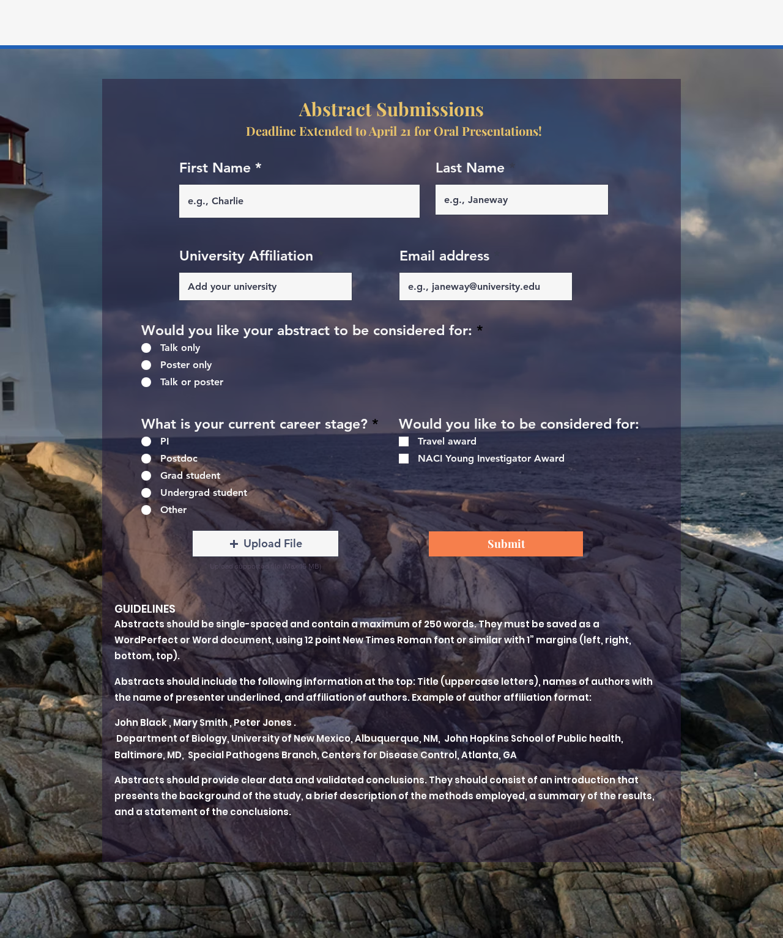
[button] (265, 543)
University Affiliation (246, 256)
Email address (444, 256)
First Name (215, 168)
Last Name (470, 168)
